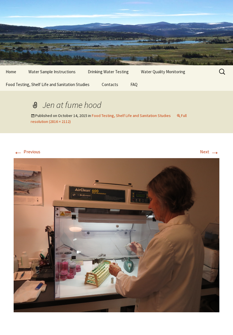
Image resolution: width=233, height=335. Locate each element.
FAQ (134, 84)
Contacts (110, 84)
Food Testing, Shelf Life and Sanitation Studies (48, 84)
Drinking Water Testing (108, 71)
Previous (27, 151)
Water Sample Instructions (52, 71)
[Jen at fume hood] (116, 234)
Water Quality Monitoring (163, 71)
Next (209, 151)
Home (11, 71)
